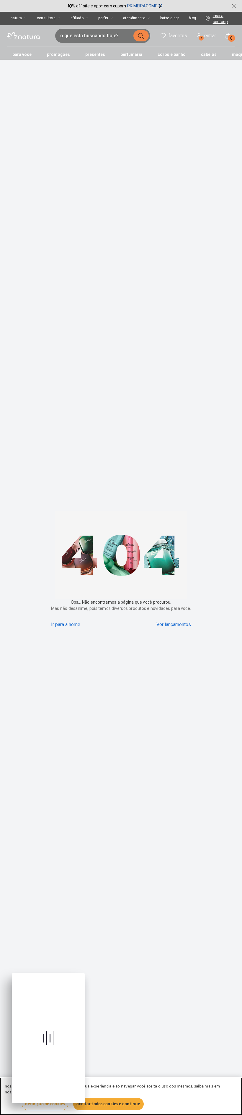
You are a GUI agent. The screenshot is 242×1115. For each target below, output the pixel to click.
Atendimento (134, 18)
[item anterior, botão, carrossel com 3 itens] (70, 6)
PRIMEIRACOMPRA (145, 6)
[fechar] (233, 5)
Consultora (46, 18)
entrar (208, 36)
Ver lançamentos (173, 624)
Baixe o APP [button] (169, 18)
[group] (115, 6)
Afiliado (77, 18)
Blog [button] (192, 18)
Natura (16, 18)
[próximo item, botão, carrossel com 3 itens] (160, 6)
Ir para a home (65, 624)
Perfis (103, 18)
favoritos (178, 35)
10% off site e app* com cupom (96, 6)
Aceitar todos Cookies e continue (108, 1103)
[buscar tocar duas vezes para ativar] (141, 35)
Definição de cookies (45, 1103)
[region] (121, 1096)
